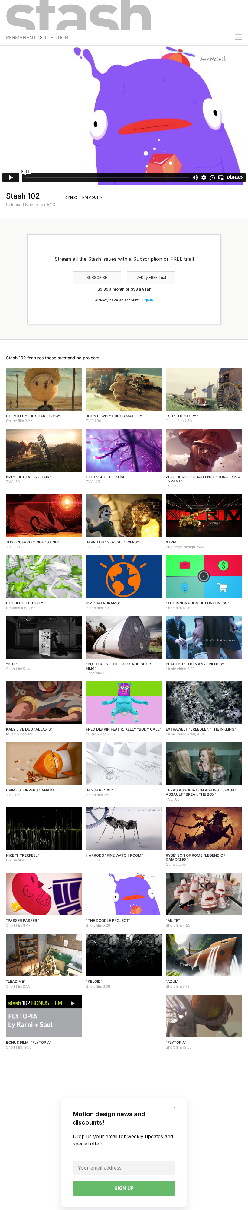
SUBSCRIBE (96, 277)
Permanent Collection (37, 37)
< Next (70, 197)
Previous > (92, 197)
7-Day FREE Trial (151, 277)
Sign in (147, 300)
